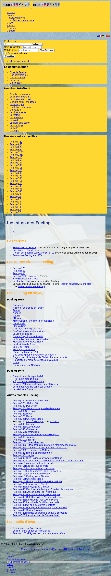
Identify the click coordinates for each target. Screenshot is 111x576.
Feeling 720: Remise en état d (28, 513)
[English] (98, 35)
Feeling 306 (16, 165)
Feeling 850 (16, 144)
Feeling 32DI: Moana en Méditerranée (32, 453)
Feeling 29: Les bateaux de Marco (30, 400)
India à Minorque (35, 421)
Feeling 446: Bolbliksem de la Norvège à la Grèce (38, 497)
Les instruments (18, 112)
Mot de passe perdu (20, 61)
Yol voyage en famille (24, 349)
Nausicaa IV (19, 323)
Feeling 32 (15, 199)
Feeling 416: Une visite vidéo (28, 479)
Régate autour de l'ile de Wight (28, 381)
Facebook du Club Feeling (26, 250)
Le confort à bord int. (20, 96)
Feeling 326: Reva (22, 416)
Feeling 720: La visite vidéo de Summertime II (36, 515)
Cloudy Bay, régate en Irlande (28, 336)
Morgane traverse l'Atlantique (28, 341)
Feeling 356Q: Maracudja (26, 432)
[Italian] (106, 35)
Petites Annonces (16, 18)
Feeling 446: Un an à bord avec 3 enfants (34, 505)
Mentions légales (30, 549)
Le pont (13, 128)
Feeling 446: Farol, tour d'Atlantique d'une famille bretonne (43, 489)
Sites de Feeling (18, 72)
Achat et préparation (20, 94)
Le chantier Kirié (21, 281)
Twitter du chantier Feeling (31, 286)
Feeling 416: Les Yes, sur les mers (30, 466)
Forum (10, 15)
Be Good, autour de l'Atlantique (29, 331)
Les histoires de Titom (24, 344)
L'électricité (15, 110)
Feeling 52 (15, 212)
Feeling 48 (15, 209)
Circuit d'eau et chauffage (23, 102)
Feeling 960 (16, 149)
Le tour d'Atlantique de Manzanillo (30, 339)
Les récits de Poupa (23, 389)
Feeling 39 (15, 204)
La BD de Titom (21, 347)
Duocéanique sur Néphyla (26, 365)
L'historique (16, 83)
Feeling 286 (16, 162)
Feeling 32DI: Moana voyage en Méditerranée (36, 408)
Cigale (16, 315)
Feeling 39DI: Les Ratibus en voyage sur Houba (37, 458)
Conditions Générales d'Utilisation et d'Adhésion (65, 549)
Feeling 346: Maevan (24, 424)
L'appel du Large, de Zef (25, 352)
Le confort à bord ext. (20, 99)
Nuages (17, 313)
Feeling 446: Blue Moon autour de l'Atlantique (36, 494)
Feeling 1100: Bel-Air (24, 440)
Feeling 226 (16, 157)
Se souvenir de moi (17, 53)
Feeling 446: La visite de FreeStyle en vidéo (35, 499)
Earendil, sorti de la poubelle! (28, 376)
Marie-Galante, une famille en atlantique (33, 321)
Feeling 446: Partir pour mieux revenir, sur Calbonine (40, 507)
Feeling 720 (16, 142)
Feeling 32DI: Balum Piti (25, 403)
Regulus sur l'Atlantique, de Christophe (33, 357)
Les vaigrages (17, 104)
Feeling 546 (16, 191)
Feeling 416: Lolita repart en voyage (31, 473)
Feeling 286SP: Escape (25, 411)
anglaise (87, 284)
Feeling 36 (15, 201)
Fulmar (16, 310)
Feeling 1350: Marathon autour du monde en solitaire (40, 447)
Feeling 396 (16, 178)
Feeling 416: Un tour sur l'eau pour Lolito (33, 468)
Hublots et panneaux (20, 107)
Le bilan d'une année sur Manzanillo (31, 530)
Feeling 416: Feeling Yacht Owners (31, 476)
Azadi (16, 362)
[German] (103, 35)
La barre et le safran (20, 123)
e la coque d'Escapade (55, 513)
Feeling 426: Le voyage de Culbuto (31, 486)
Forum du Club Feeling (25, 247)
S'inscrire (11, 28)
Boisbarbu (18, 305)
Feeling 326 (16, 170)
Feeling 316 (16, 168)
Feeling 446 (16, 186)
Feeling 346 (16, 173)
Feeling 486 (16, 188)
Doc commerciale (19, 75)
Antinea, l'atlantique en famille (28, 308)
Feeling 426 (16, 183)
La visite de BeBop (22, 334)
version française (69, 284)
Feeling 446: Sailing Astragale (28, 510)
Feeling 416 (16, 181)
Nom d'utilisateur (12, 47)
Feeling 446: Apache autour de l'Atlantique (34, 492)
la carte (63, 357)
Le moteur (15, 115)
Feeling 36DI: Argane (24, 437)
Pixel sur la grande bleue (25, 379)
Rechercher (10, 41)
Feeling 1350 (16, 155)
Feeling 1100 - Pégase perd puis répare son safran (39, 533)
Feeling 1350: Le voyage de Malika (31, 450)
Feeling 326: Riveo (22, 413)
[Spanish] (108, 35)
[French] (100, 35)
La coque (14, 130)
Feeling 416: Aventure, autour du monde (33, 463)
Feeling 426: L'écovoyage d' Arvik (30, 484)
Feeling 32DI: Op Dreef (25, 406)
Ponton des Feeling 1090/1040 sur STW (33, 252)
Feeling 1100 (16, 152)
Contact (11, 31)
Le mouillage (16, 125)
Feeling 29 (15, 194)
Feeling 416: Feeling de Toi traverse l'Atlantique (37, 481)
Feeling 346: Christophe (25, 429)
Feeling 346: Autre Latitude (26, 426)
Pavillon (11, 25)
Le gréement (16, 117)
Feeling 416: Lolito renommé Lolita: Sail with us (37, 471)
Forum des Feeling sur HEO (27, 255)
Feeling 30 (15, 196)
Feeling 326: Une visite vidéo (28, 419)
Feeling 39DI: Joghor (23, 455)
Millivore (17, 318)
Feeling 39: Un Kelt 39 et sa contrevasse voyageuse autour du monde (48, 460)
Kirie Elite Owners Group (25, 278)
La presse (15, 80)
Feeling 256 (16, 160)
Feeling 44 (15, 207)
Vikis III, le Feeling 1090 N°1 (27, 328)
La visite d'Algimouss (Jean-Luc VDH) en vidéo (37, 384)
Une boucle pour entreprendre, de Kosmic (34, 354)
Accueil (11, 12)
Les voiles (15, 120)
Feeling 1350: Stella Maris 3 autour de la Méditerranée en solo (45, 445)
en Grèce (54, 421)
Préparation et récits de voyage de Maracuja (35, 360)
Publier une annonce (23, 20)
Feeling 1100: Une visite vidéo (28, 442)
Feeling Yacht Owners (24, 276)
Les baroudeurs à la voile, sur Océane (32, 386)
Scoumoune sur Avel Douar (27, 528)
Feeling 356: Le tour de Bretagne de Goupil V (36, 434)
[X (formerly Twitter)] (14, 232)
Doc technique (17, 77)
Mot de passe (11, 50)
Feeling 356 (16, 175)
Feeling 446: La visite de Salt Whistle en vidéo (36, 502)
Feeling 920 (16, 147)
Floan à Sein (19, 326)
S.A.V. (10, 23)
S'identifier (9, 56)
